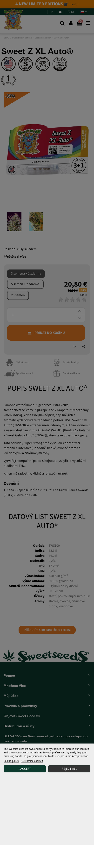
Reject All (69, 769)
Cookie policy (11, 761)
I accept (25, 769)
